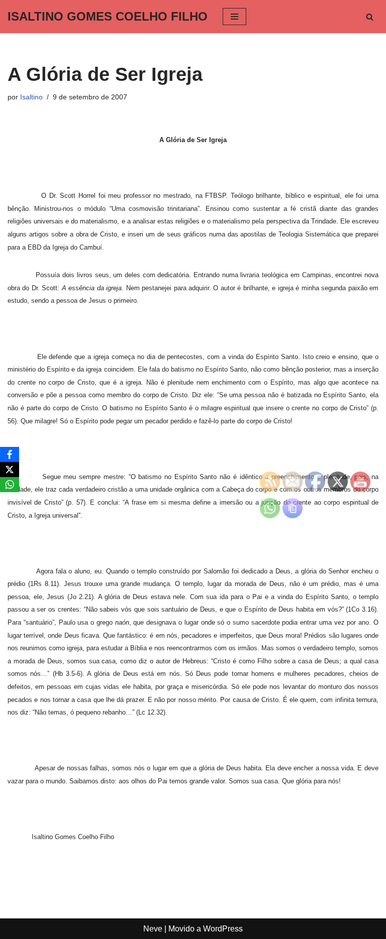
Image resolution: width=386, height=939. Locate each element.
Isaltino (31, 97)
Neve (152, 928)
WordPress (223, 928)
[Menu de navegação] (234, 16)
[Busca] (369, 17)
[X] (9, 469)
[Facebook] (9, 454)
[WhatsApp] (9, 484)
